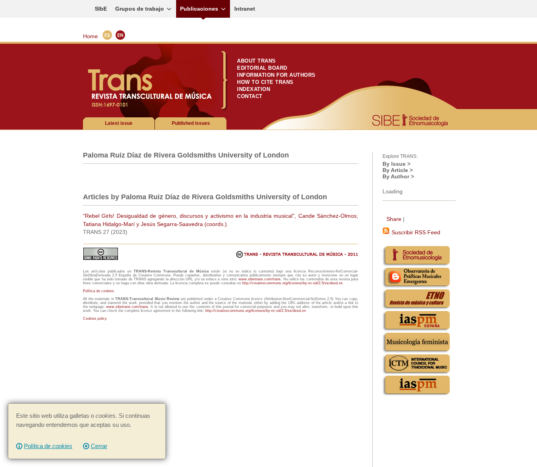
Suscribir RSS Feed (415, 232)
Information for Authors (276, 75)
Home (90, 36)
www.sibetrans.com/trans (260, 279)
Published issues (191, 123)
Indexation (253, 89)
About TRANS (256, 61)
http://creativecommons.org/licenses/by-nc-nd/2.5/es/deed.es (292, 283)
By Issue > (396, 164)
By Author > (398, 176)
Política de (48, 446)
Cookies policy (95, 319)
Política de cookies (98, 291)
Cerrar (99, 446)
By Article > (398, 170)
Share (393, 219)
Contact (250, 96)
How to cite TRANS (265, 82)
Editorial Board (262, 68)
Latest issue (118, 123)
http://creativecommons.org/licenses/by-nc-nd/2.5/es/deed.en (255, 311)
